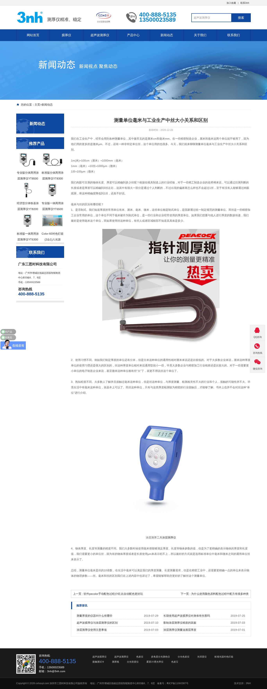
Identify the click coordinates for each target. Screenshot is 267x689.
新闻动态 (166, 35)
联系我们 (233, 35)
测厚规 (115, 661)
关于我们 (200, 35)
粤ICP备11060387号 (177, 683)
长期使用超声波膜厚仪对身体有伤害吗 (186, 615)
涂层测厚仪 (169, 537)
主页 (37, 104)
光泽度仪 (202, 656)
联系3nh (244, 3)
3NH (248, 683)
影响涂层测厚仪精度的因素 (179, 622)
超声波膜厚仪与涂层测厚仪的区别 (97, 622)
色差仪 (139, 656)
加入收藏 (231, 3)
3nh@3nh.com (56, 671)
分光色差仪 (183, 656)
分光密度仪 (133, 661)
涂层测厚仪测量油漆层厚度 (179, 629)
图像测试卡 (98, 661)
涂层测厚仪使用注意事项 (92, 629)
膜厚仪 (66, 35)
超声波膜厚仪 (99, 656)
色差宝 (174, 661)
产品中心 (133, 35)
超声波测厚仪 (99, 35)
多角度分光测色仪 (160, 656)
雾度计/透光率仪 (154, 661)
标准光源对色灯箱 (223, 656)
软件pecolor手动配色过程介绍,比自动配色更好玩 (113, 593)
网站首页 (33, 35)
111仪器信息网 (103, 22)
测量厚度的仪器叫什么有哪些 (94, 615)
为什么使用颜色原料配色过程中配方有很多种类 (220, 593)
